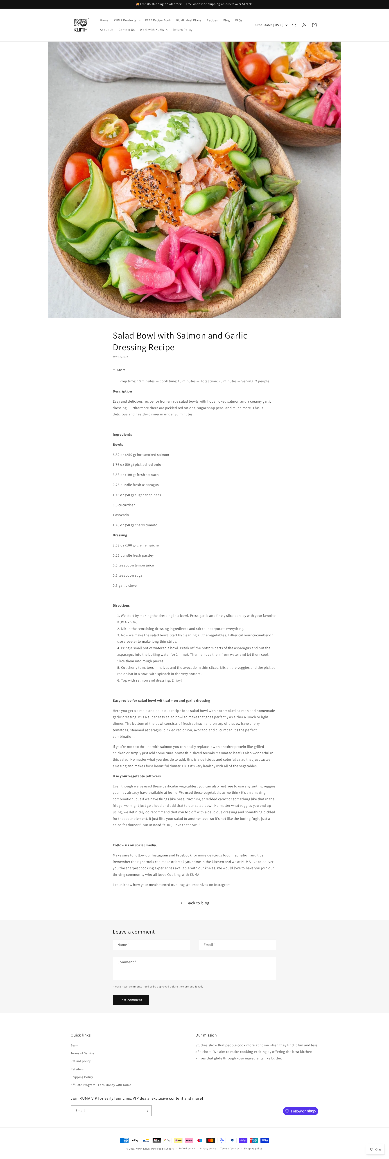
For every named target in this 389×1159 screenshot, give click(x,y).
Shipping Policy (82, 1077)
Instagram (160, 855)
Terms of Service (82, 1053)
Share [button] (121, 370)
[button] (126, 20)
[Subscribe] (147, 1111)
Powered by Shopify (162, 1148)
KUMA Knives (143, 1148)
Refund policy (81, 1061)
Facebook (184, 855)
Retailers (77, 1069)
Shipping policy (253, 1148)
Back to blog (197, 902)
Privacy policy (207, 1148)
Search (76, 1045)
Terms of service (229, 1148)
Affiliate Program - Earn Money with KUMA (101, 1085)
